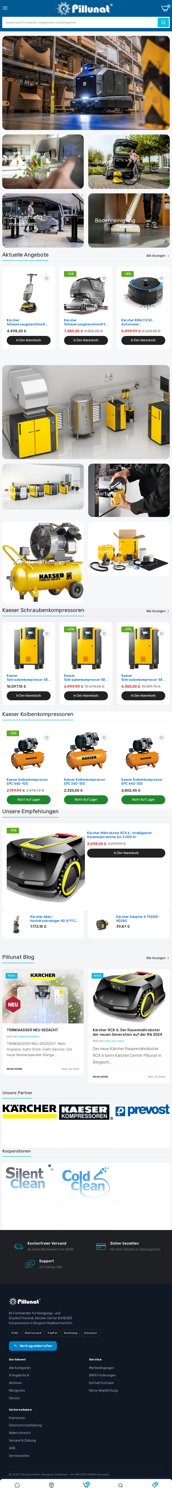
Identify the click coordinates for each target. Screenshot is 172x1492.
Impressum (17, 1418)
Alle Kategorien (20, 1368)
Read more (14, 1068)
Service (14, 1398)
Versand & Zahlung (22, 1440)
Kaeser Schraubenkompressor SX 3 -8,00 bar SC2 (28, 678)
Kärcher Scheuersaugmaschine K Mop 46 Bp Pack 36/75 (26, 322)
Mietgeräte (17, 1391)
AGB (12, 1448)
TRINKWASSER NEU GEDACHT (32, 1030)
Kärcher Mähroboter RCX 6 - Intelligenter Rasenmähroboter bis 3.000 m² (119, 835)
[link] (86, 83)
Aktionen (15, 1383)
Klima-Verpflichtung (103, 1391)
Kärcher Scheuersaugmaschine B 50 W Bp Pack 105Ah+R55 (86, 322)
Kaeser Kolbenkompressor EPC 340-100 (84, 782)
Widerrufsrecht (20, 1433)
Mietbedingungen (101, 1368)
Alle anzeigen (156, 255)
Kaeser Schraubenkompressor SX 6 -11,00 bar (143, 678)
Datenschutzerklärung (25, 1425)
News (11, 975)
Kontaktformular (101, 1383)
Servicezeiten (19, 1456)
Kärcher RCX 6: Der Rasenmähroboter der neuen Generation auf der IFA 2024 (127, 1032)
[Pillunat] (85, 9)
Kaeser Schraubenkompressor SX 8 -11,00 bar (86, 678)
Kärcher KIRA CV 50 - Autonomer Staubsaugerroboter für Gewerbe (141, 322)
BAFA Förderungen (102, 1375)
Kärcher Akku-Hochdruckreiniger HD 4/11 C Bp (53, 919)
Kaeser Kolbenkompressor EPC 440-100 (27, 782)
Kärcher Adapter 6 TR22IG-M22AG (137, 919)
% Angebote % (19, 1375)
